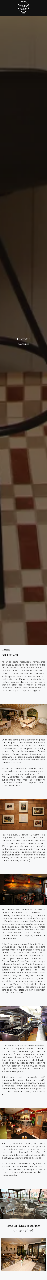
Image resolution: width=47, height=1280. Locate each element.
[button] (23, 13)
